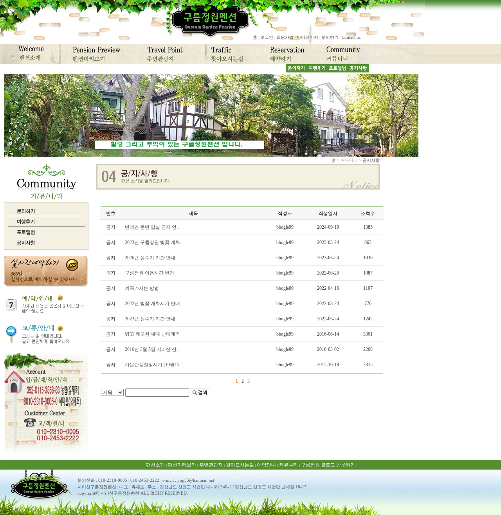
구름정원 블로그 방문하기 (328, 465)
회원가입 (285, 37)
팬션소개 (155, 465)
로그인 (266, 37)
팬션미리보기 (182, 465)
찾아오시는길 (240, 465)
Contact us (351, 37)
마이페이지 (307, 37)
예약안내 (266, 465)
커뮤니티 (288, 465)
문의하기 (330, 37)
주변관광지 (211, 465)
